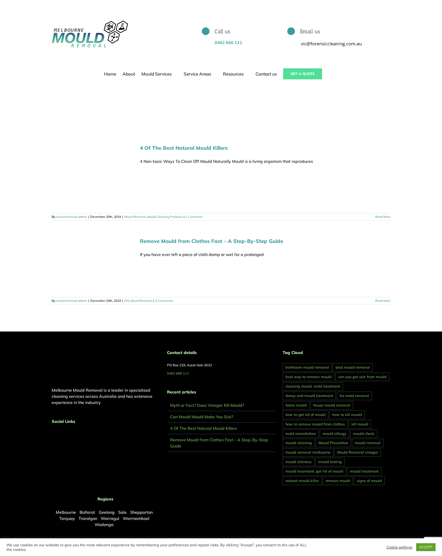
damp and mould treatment (309, 395)
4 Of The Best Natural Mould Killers (184, 148)
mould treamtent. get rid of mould (314, 471)
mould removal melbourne (307, 452)
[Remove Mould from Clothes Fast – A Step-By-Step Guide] (93, 264)
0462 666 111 (178, 373)
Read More (383, 217)
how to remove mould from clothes (315, 424)
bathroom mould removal (307, 367)
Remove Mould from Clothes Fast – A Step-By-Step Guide (211, 241)
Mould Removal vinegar (357, 452)
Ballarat (87, 512)
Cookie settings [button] (399, 547)
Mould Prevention (333, 443)
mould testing (330, 461)
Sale (122, 512)
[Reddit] (67, 435)
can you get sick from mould (362, 377)
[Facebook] (53, 435)
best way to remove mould (308, 377)
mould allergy (334, 433)
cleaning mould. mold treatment (312, 386)
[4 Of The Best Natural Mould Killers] (93, 176)
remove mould (338, 480)
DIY (126, 301)
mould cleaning (298, 443)
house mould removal (331, 405)
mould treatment (364, 471)
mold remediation (300, 433)
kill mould (359, 424)
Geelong (107, 512)
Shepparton (141, 512)
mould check (363, 433)
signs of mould (369, 480)
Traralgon (88, 518)
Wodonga (104, 524)
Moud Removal (135, 217)
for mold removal (354, 395)
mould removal (368, 443)
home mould (296, 405)
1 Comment (194, 217)
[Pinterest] (60, 435)
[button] (330, 73)
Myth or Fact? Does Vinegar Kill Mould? (207, 405)
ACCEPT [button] (426, 547)
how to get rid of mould (305, 414)
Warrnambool (136, 518)
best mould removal (353, 367)
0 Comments (164, 301)
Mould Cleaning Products (164, 217)
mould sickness (298, 461)
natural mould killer (302, 480)
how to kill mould (347, 414)
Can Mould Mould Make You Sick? (201, 416)
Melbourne (66, 512)
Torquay (67, 518)
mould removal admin (71, 217)
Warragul (110, 518)
